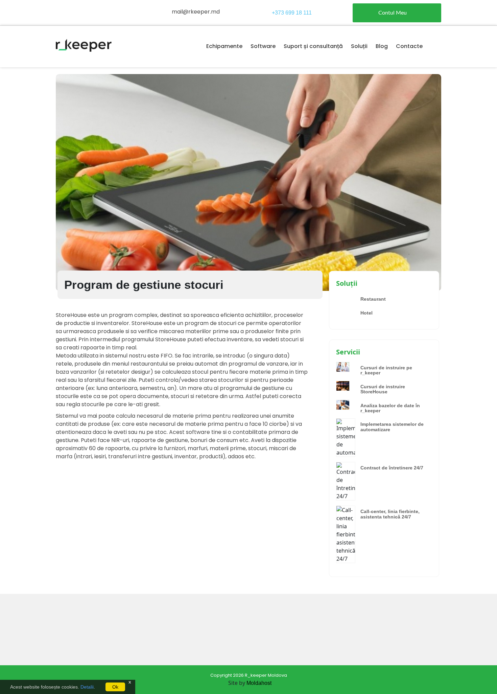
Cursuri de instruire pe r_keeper (386, 370)
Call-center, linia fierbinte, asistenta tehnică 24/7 (390, 514)
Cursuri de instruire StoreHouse (382, 389)
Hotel (366, 313)
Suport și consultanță (313, 46)
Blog (382, 46)
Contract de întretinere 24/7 (391, 467)
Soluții (359, 46)
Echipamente (224, 46)
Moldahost (258, 683)
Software (263, 46)
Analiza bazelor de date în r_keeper (390, 408)
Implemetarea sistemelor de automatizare (392, 426)
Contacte (409, 46)
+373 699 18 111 (292, 13)
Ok (115, 687)
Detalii (87, 687)
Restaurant (373, 299)
